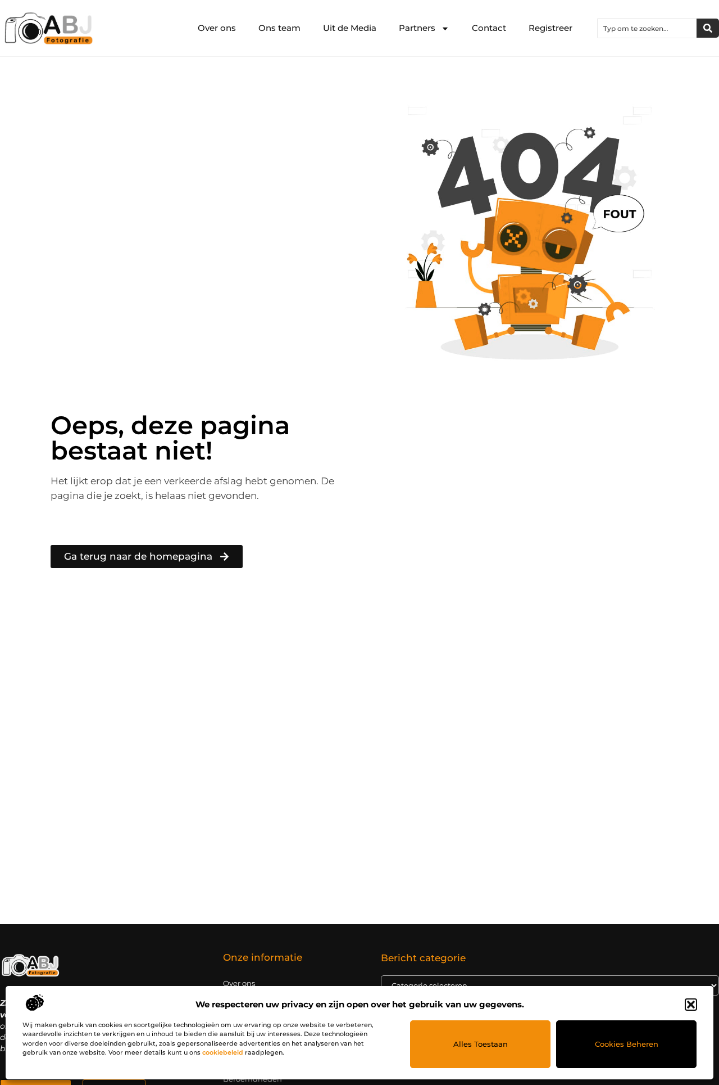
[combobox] (647, 28)
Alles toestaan (480, 1043)
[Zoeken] (708, 28)
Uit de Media (349, 27)
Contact (489, 27)
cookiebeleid (222, 1052)
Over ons (217, 27)
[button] (691, 1004)
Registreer (550, 27)
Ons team (279, 27)
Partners (417, 27)
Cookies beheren (626, 1043)
